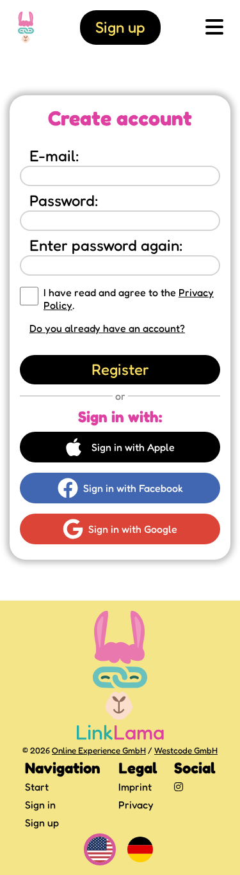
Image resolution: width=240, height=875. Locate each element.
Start (37, 786)
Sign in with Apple (133, 447)
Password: (64, 200)
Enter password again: (106, 245)
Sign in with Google (132, 529)
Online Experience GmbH (99, 750)
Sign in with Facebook (133, 488)
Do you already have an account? (107, 328)
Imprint (135, 786)
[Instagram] (194, 786)
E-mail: (54, 155)
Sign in (40, 804)
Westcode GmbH (186, 750)
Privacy (136, 804)
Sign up (42, 822)
